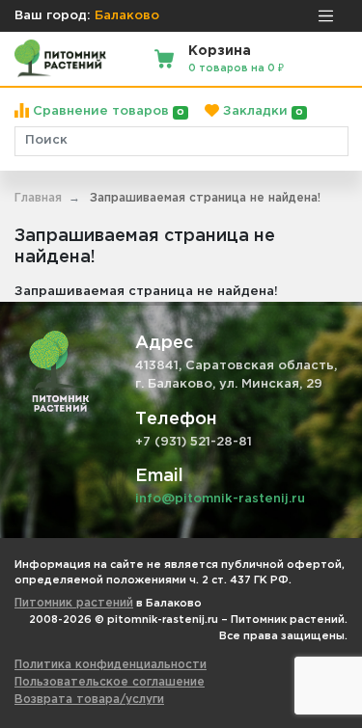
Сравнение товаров (106, 111)
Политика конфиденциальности (110, 665)
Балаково (127, 16)
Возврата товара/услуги (89, 699)
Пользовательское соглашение (109, 682)
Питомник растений (73, 603)
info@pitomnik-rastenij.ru (220, 499)
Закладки (261, 111)
